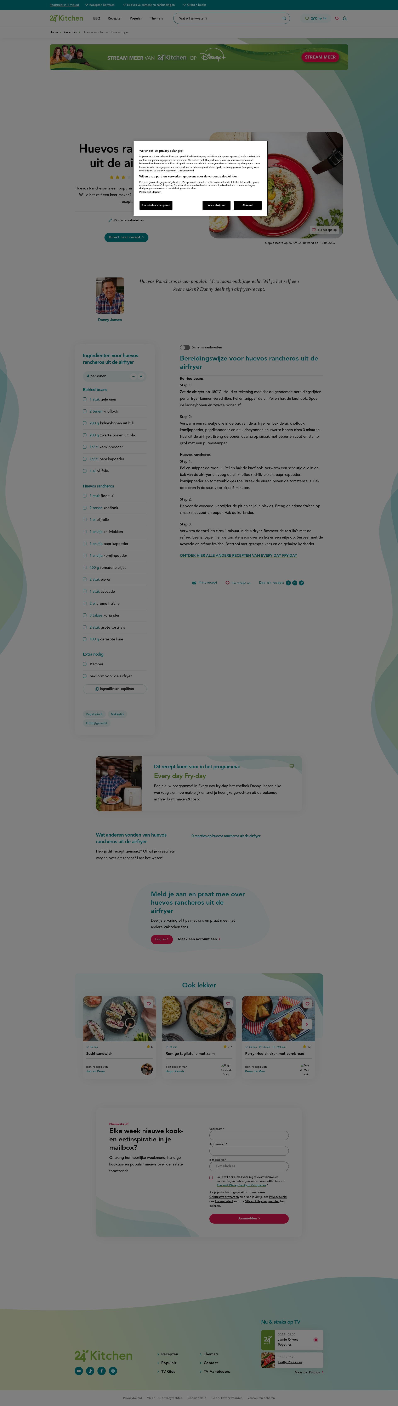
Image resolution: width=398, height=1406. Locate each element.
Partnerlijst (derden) (150, 192)
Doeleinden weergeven (156, 205)
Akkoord (248, 205)
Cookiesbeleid (186, 171)
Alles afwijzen (216, 205)
